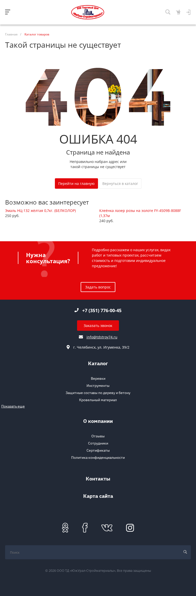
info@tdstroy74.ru (102, 337)
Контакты (98, 479)
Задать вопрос (98, 287)
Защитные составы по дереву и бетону (98, 392)
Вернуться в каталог (120, 183)
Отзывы (98, 436)
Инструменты (98, 385)
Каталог (98, 364)
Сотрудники (98, 443)
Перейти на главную (76, 183)
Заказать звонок (98, 325)
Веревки (98, 378)
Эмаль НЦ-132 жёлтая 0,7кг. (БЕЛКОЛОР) (40, 210)
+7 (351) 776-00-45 (101, 310)
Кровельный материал (98, 400)
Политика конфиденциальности (98, 457)
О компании (98, 421)
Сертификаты (98, 450)
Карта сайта (98, 496)
